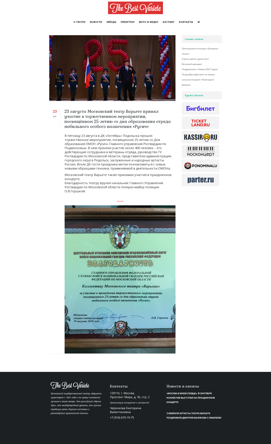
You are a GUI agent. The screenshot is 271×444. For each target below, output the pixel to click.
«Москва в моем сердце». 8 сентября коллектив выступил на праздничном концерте (191, 397)
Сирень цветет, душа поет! (195, 59)
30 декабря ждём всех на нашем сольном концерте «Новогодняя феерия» (198, 79)
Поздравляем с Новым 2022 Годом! (200, 69)
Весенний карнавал (192, 64)
